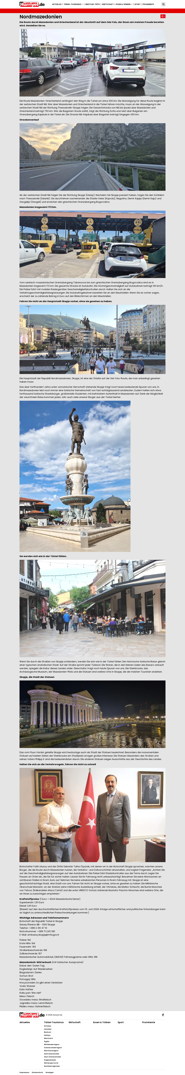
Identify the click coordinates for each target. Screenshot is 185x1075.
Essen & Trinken (123, 4)
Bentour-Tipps (92, 4)
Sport (137, 4)
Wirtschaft (108, 4)
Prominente (148, 4)
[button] (163, 4)
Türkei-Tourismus (72, 4)
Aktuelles (57, 4)
